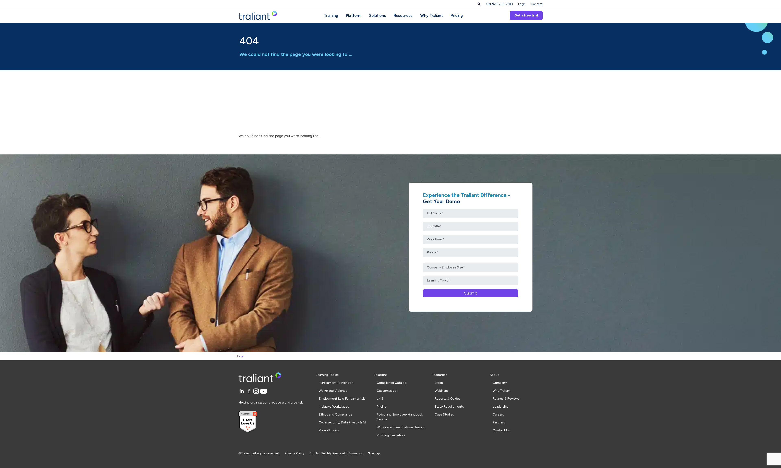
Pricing (456, 15)
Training (331, 15)
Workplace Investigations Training (401, 427)
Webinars (441, 391)
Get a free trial (526, 15)
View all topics (329, 430)
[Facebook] (249, 391)
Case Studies (444, 414)
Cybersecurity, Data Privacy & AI (342, 422)
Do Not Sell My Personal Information (336, 453)
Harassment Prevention (336, 383)
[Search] (479, 4)
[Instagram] (256, 391)
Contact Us (501, 430)
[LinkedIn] (242, 391)
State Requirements (449, 406)
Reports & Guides (447, 398)
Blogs (439, 383)
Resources (403, 15)
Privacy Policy (294, 453)
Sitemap (374, 453)
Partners (499, 422)
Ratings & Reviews (506, 398)
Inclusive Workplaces (334, 406)
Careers (498, 414)
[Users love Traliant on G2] (274, 422)
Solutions (377, 15)
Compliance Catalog (391, 383)
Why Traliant (431, 15)
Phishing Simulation (391, 435)
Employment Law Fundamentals (342, 398)
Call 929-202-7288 (499, 4)
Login (522, 4)
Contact (537, 4)
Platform (353, 15)
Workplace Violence (333, 391)
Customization (387, 391)
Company (500, 383)
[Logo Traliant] (257, 15)
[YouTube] (263, 391)
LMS (380, 398)
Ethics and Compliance (335, 414)
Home (239, 356)
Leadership (500, 406)
